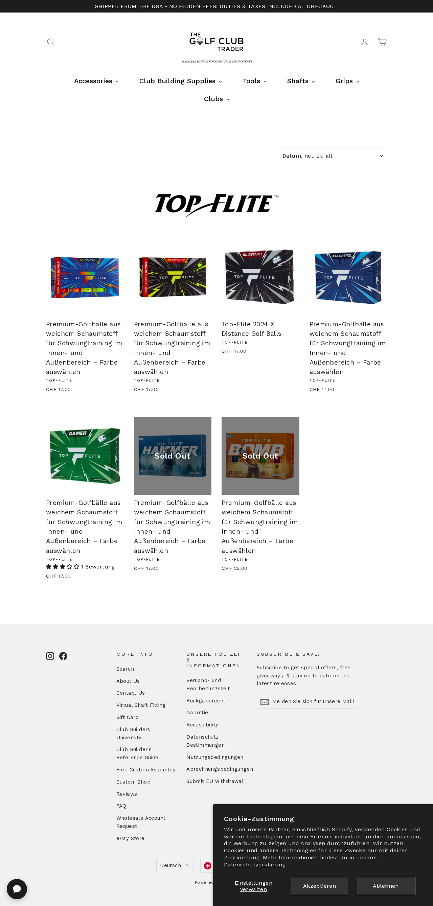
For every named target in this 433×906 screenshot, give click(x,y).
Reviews (126, 794)
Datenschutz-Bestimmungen (205, 741)
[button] (63, 566)
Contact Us (130, 693)
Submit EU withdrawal (215, 781)
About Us (128, 681)
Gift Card (127, 717)
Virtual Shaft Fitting (141, 705)
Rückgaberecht (205, 701)
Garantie (197, 713)
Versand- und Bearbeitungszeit (208, 684)
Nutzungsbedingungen (215, 757)
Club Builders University (133, 733)
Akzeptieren (319, 886)
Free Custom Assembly (146, 770)
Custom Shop (133, 782)
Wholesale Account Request (141, 822)
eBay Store (130, 838)
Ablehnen (386, 886)
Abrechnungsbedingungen (216, 769)
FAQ (121, 806)
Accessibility (202, 725)
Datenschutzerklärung (255, 864)
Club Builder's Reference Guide (137, 753)
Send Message (181, 854)
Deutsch (170, 865)
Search (125, 669)
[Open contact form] (17, 889)
